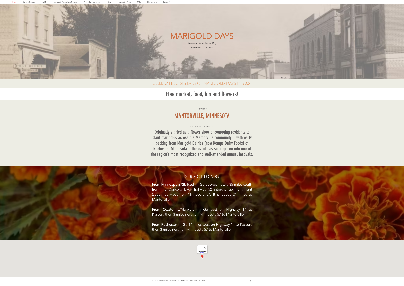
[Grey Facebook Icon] (250, 280)
